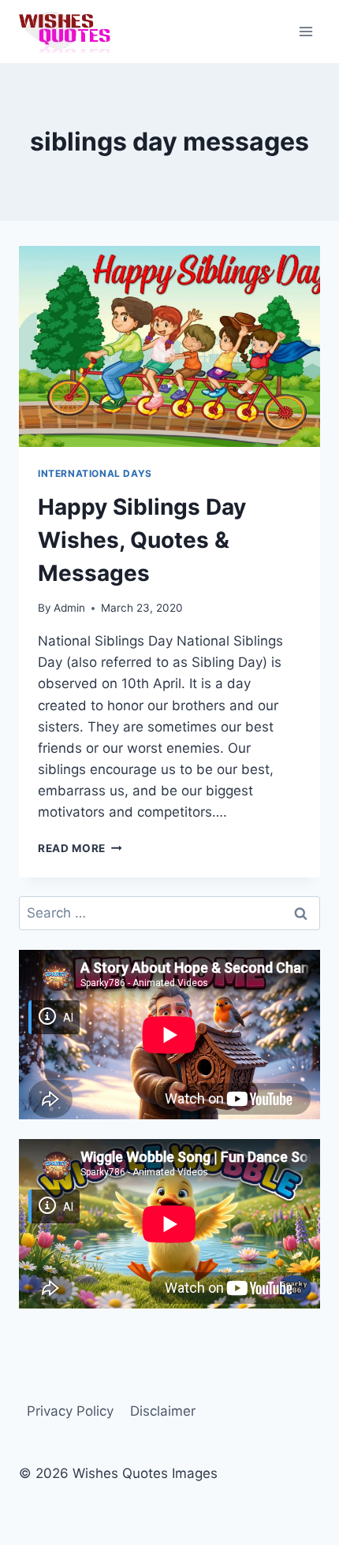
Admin (69, 607)
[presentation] (169, 346)
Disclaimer (163, 1411)
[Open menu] (305, 31)
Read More (80, 848)
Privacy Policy (70, 1411)
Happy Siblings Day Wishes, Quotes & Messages (142, 539)
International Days (95, 473)
